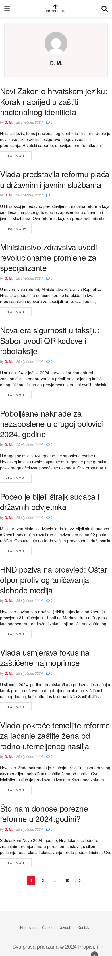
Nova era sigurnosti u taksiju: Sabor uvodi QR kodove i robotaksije (49, 340)
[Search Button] (104, 8)
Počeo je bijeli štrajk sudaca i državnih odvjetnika (49, 501)
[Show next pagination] (79, 880)
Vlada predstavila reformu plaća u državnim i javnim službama (54, 179)
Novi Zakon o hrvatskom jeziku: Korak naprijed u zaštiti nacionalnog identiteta (53, 101)
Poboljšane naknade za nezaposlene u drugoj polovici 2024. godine (51, 423)
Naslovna (28, 927)
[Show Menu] (7, 8)
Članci (47, 927)
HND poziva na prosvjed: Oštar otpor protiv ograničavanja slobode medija (53, 579)
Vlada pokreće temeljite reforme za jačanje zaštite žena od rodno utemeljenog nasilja (55, 735)
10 (67, 880)
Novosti (65, 927)
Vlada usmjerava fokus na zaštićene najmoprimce (45, 657)
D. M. (9, 122)
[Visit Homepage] (55, 9)
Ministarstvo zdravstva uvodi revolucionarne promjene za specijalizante (48, 257)
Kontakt (84, 927)
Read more (18, 155)
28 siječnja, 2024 (29, 122)
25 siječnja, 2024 (29, 361)
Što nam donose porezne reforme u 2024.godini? (44, 813)
